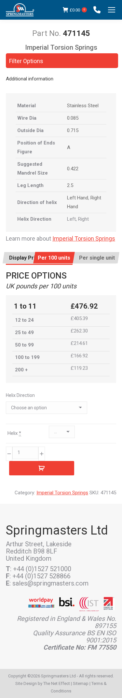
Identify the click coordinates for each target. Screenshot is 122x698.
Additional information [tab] (29, 79)
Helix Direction (20, 395)
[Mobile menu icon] (111, 9)
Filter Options (26, 61)
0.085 (72, 118)
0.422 (72, 169)
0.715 (72, 130)
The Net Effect (56, 683)
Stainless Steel (83, 106)
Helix (14, 433)
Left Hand (77, 198)
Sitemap (80, 683)
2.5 (70, 185)
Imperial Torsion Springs (83, 238)
